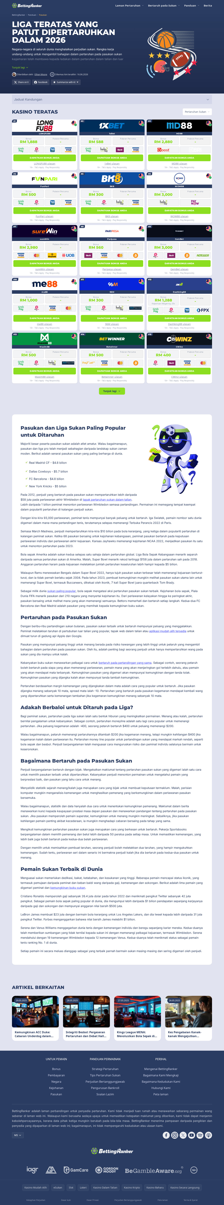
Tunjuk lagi (110, 391)
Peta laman (160, 1094)
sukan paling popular (61, 591)
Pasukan (56, 1094)
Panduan (190, 5)
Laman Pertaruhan (127, 5)
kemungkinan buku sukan (67, 887)
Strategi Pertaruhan (105, 1069)
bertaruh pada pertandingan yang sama (125, 662)
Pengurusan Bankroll (105, 1088)
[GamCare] (76, 1170)
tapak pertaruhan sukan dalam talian (107, 499)
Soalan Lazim (105, 1094)
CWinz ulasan (179, 376)
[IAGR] (32, 1170)
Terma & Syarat (191, 1200)
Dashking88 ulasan (179, 324)
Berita (208, 5)
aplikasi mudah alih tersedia (167, 631)
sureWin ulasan (44, 269)
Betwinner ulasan (112, 376)
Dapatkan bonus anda (44, 157)
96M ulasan (112, 324)
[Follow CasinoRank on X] (183, 1135)
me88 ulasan (44, 324)
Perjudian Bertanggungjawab (105, 1082)
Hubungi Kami (160, 1088)
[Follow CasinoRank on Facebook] (166, 1135)
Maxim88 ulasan (44, 376)
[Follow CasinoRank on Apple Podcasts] (208, 1135)
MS (16, 1135)
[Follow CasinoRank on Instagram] (174, 1135)
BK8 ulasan (112, 216)
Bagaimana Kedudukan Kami (161, 1082)
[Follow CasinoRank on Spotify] (200, 1135)
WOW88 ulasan (179, 216)
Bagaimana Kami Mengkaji (161, 1075)
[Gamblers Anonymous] (51, 1170)
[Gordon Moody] (106, 1170)
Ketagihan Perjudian (35, 1200)
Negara (56, 1082)
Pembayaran (56, 1075)
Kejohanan (56, 1088)
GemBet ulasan (179, 269)
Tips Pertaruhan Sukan (105, 1075)
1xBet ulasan (112, 163)
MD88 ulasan (179, 163)
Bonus (56, 1069)
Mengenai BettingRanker (161, 1069)
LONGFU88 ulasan (44, 163)
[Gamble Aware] (154, 1170)
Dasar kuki (66, 1200)
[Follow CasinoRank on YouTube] (191, 1135)
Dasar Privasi (93, 1200)
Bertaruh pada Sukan (162, 5)
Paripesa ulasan (111, 269)
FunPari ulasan (44, 216)
